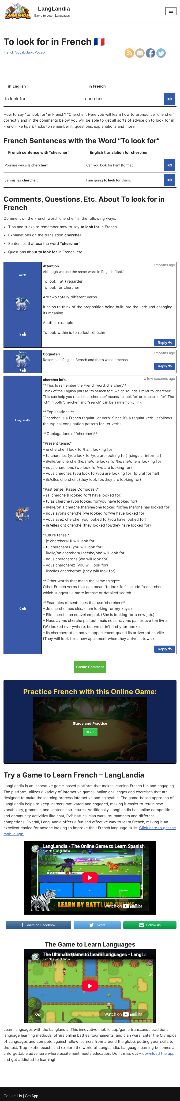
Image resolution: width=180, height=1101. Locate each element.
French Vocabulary (18, 52)
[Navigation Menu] (170, 11)
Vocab (40, 52)
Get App (31, 1096)
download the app (158, 1053)
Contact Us (13, 1096)
